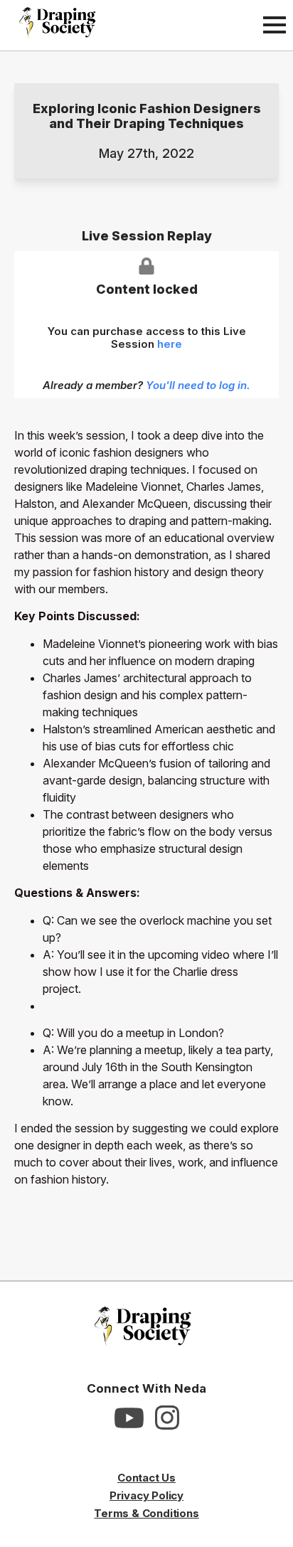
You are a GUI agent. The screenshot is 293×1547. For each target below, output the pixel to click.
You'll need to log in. (198, 385)
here (169, 344)
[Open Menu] (274, 25)
